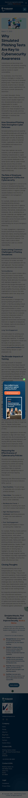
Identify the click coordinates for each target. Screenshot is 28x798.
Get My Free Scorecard (12, 393)
